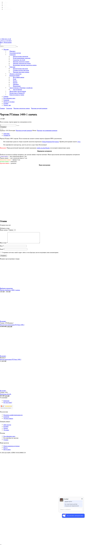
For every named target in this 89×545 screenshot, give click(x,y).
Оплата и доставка (9, 102)
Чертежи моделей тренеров (39, 108)
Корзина (5, 426)
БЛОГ (5, 4)
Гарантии (6, 100)
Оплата (5, 428)
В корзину (3, 127)
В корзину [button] (3, 321)
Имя (2, 246)
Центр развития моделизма (11, 446)
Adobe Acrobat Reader (43, 148)
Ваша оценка (4, 230)
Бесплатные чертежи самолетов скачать (25, 65)
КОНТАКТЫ (7, 9)
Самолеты (9, 108)
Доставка (6, 430)
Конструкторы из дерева (17, 95)
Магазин (6, 49)
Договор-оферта (8, 418)
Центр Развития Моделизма (50, 141)
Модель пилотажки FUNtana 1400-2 (10, 359)
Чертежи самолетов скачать (21, 108)
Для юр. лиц (7, 105)
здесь (78, 141)
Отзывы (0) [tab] (6, 135)
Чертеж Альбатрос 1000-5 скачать (10, 290)
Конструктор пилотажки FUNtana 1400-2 (12, 325)
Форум (5, 448)
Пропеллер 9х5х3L (5, 394)
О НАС (5, 2)
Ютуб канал (7, 449)
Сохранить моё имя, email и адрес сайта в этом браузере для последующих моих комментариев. (30, 252)
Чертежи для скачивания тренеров (47, 130)
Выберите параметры (6, 288)
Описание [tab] (6, 133)
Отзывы (5, 103)
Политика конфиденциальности (13, 415)
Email (2, 249)
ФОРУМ (6, 7)
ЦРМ (5, 6)
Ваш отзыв (3, 243)
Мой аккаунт (7, 425)
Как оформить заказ (9, 98)
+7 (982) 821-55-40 (6, 39)
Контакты (6, 401)
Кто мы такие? (7, 402)
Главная (5, 96)
